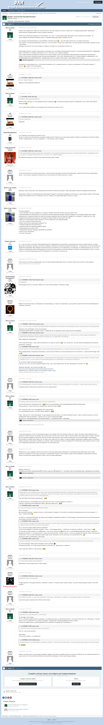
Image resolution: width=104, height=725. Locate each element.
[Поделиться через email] (11, 698)
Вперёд (9, 24)
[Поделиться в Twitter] (6, 698)
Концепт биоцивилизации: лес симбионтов (18, 704)
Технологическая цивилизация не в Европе (18, 709)
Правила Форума (21, 10)
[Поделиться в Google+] (8, 698)
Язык (49, 719)
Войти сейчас (76, 684)
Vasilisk (34, 640)
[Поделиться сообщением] (100, 27)
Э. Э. (54, 370)
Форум (4, 10)
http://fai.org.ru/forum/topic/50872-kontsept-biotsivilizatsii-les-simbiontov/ (36, 369)
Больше (99, 13)
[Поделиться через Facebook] (3, 698)
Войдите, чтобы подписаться (84, 16)
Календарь (11, 10)
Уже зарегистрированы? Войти (84, 2)
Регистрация (98, 2)
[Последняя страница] (13, 24)
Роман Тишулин (36, 279)
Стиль (54, 719)
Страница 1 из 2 (19, 24)
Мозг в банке (35, 77)
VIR (32, 96)
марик (33, 346)
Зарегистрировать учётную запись (27, 684)
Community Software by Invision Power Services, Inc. (52, 722)
